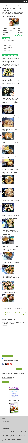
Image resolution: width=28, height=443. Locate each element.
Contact (3, 418)
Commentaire (5, 325)
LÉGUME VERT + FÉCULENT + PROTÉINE (14, 308)
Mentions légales (5, 421)
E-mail (3, 345)
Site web (3, 350)
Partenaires (4, 424)
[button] (24, 1)
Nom (3, 340)
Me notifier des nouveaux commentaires (10, 360)
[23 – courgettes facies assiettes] (14, 26)
